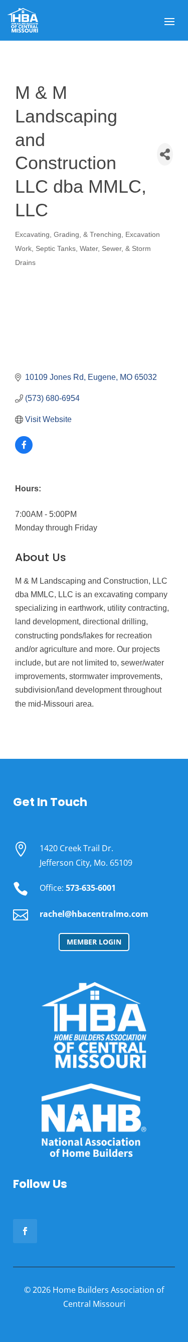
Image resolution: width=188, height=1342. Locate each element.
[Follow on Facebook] (25, 1231)
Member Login (94, 942)
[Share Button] (165, 154)
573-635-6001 (91, 887)
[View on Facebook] (24, 451)
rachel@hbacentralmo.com (94, 913)
